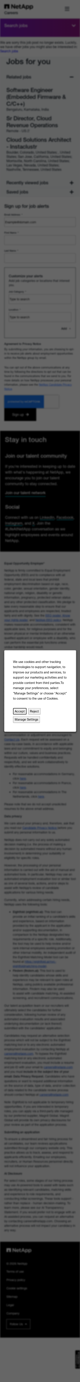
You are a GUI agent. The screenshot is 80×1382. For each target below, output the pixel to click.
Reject (34, 711)
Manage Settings (26, 719)
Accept (20, 711)
